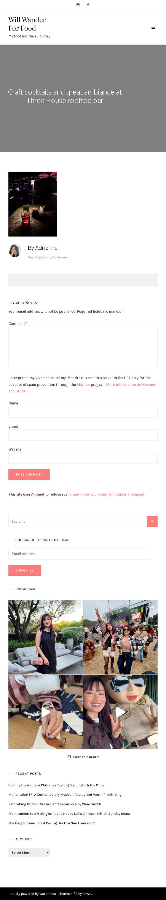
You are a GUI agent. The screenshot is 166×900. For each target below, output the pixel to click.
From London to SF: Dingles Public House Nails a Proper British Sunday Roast (69, 813)
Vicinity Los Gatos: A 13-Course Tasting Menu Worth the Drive (56, 785)
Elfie (74, 894)
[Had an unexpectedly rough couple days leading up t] (120, 637)
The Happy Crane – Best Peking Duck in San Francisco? (51, 823)
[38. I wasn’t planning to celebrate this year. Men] (45, 637)
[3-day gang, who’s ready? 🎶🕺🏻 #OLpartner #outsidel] (120, 712)
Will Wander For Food (27, 23)
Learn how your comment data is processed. (108, 494)
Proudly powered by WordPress (32, 894)
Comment (17, 323)
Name (13, 403)
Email (13, 426)
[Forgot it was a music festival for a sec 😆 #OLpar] (45, 712)
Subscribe (25, 570)
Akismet (83, 384)
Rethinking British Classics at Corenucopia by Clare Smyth (54, 804)
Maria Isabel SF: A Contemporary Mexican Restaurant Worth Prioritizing (64, 794)
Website (14, 449)
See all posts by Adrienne (49, 257)
